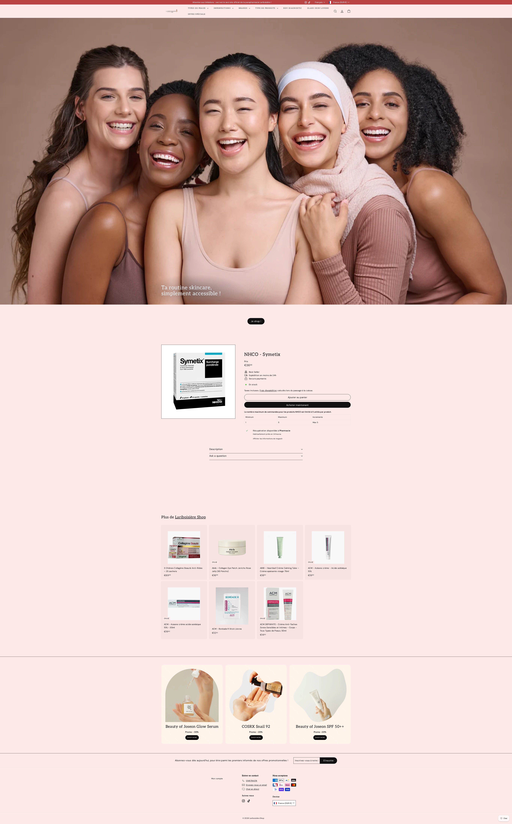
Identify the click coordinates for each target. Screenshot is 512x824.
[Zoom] (198, 382)
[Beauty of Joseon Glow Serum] (192, 695)
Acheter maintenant (297, 405)
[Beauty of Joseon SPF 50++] (320, 695)
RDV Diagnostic (292, 8)
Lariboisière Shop (190, 517)
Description (216, 449)
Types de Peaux (197, 8)
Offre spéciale (196, 14)
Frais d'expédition (268, 390)
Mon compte (217, 778)
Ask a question (217, 455)
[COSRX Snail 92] (256, 695)
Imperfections (222, 8)
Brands (243, 8)
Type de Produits (265, 8)
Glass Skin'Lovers (318, 8)
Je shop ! (256, 321)
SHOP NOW (192, 737)
